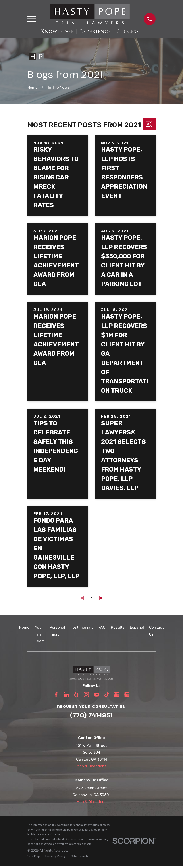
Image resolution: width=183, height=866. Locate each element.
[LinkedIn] (66, 694)
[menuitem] (33, 856)
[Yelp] (76, 694)
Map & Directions (91, 766)
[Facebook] (56, 694)
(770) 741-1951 (91, 715)
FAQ (102, 627)
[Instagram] (86, 694)
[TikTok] (106, 694)
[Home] (89, 19)
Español (137, 627)
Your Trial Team (40, 634)
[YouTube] (96, 694)
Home (24, 627)
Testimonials (82, 627)
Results (118, 627)
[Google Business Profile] (116, 694)
